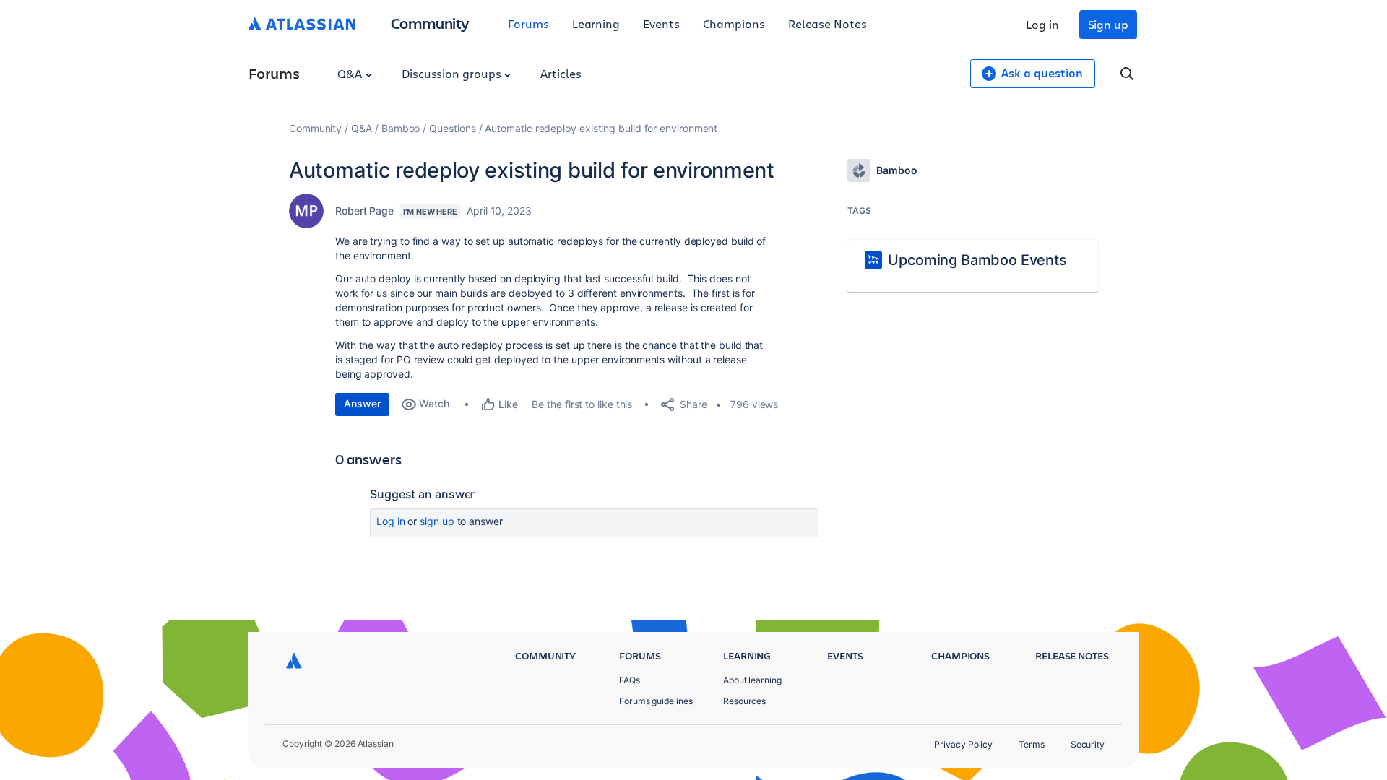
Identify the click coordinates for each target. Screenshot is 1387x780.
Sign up (1108, 24)
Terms (1032, 744)
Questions (452, 128)
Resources (744, 701)
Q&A (351, 73)
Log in (1042, 24)
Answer (362, 403)
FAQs (629, 680)
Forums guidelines (656, 701)
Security (1088, 744)
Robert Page (364, 210)
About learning (752, 680)
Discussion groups (453, 73)
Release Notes (827, 23)
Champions (734, 23)
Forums (528, 23)
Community (430, 22)
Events (661, 23)
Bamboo (400, 128)
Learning (596, 23)
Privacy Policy (963, 744)
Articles (560, 73)
